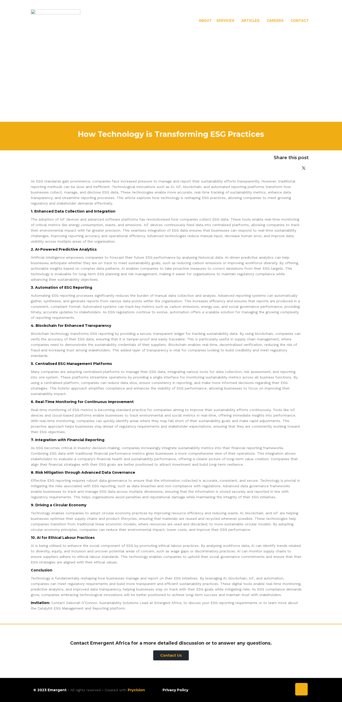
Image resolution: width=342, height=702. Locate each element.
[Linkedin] (301, 689)
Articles (250, 21)
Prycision (136, 690)
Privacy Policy (175, 690)
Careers (275, 21)
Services (225, 21)
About (205, 21)
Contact (300, 21)
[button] (226, 21)
